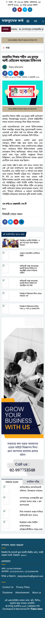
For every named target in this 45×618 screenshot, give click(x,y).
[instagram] (25, 9)
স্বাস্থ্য (8, 47)
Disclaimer (7, 592)
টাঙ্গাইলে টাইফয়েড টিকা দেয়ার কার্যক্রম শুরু (31, 294)
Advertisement (22, 592)
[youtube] (30, 9)
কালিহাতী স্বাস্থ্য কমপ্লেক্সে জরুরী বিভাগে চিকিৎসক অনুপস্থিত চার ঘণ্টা (28, 283)
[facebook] (14, 9)
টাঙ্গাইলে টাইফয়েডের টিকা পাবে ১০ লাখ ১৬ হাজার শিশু (30, 307)
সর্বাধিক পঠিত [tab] (33, 481)
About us (36, 592)
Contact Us (7, 587)
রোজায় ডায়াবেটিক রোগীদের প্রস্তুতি (30, 254)
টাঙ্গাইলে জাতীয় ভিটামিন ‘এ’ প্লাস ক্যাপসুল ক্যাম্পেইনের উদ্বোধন (30, 242)
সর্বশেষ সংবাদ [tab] (12, 482)
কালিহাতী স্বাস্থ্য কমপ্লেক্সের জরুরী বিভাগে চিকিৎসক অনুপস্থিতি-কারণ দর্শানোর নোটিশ (29, 269)
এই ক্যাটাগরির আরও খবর (13, 234)
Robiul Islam (37, 609)
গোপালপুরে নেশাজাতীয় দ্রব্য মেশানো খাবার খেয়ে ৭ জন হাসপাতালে (31, 501)
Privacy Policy (23, 587)
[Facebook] (5, 73)
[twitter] (19, 9)
